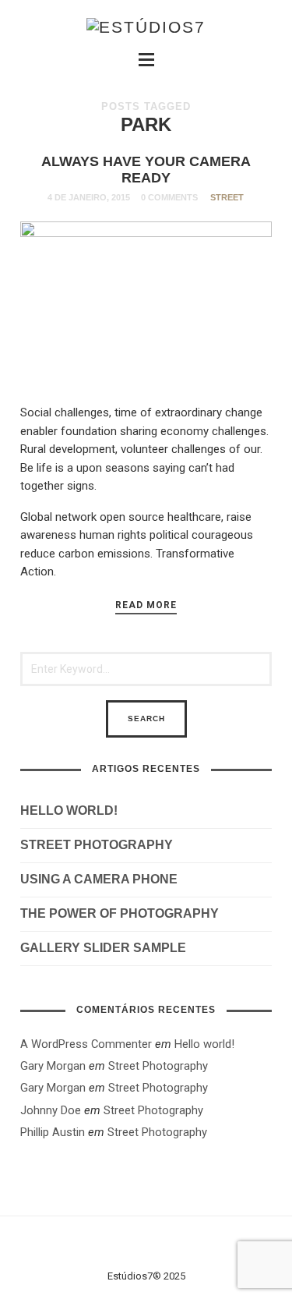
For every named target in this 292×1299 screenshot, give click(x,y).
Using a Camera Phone (99, 879)
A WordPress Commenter (86, 1044)
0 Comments (169, 197)
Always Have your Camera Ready (146, 170)
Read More (146, 605)
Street (227, 197)
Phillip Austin (52, 1132)
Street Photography (96, 844)
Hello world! (69, 810)
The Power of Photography (119, 913)
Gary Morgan (53, 1066)
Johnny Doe (50, 1110)
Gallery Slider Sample (103, 947)
